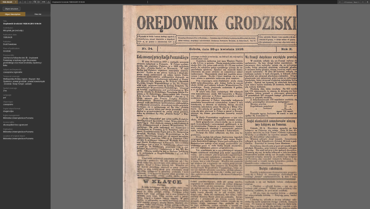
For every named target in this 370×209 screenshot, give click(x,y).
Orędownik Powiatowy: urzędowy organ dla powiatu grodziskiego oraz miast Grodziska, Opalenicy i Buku (22, 62)
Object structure (11, 9)
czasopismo (8, 104)
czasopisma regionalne (12, 72)
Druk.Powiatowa (9, 44)
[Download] (20, 2)
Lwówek (28, 84)
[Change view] (34, 2)
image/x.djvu (8, 111)
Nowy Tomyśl (18, 84)
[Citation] (43, 2)
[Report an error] (48, 2)
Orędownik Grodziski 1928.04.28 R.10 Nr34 (22, 23)
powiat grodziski (19, 81)
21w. (5, 90)
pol (4, 97)
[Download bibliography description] (38, 2)
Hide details (7, 2)
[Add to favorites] (30, 2)
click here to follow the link (14, 58)
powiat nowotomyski (36, 81)
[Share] (25, 2)
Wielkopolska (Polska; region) (15, 79)
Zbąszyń (31, 79)
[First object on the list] (339, 2)
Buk (38, 79)
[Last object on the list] (362, 2)
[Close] (367, 2)
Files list (38, 14)
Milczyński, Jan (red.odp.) (13, 30)
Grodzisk (7, 51)
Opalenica (7, 81)
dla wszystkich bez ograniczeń (15, 125)
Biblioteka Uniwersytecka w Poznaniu (18, 118)
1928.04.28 (7, 37)
